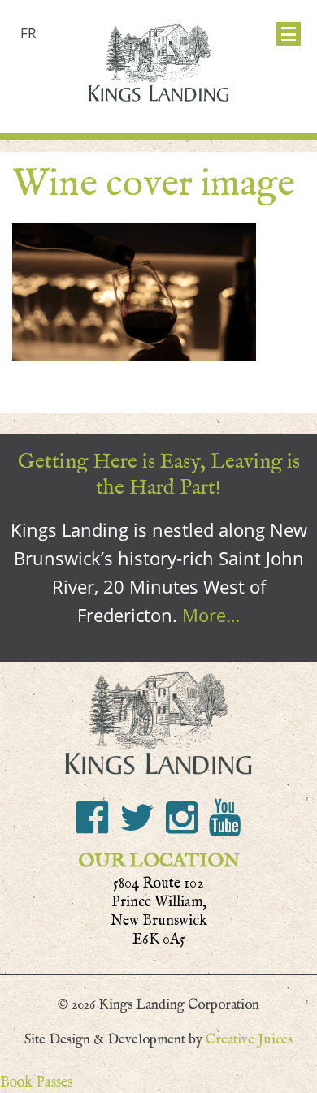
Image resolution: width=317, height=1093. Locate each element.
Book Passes (36, 1082)
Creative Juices (249, 1039)
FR (28, 33)
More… (211, 615)
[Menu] (288, 34)
